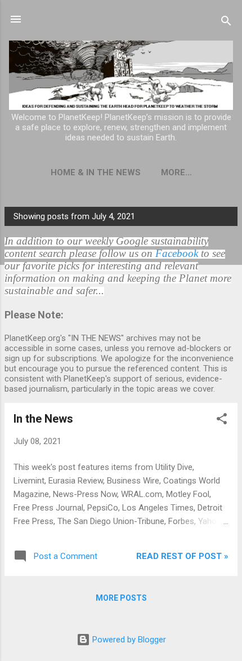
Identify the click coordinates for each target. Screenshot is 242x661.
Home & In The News (96, 172)
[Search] (226, 23)
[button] (221, 420)
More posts (121, 597)
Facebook (176, 253)
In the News (43, 418)
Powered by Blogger (128, 640)
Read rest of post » (182, 556)
